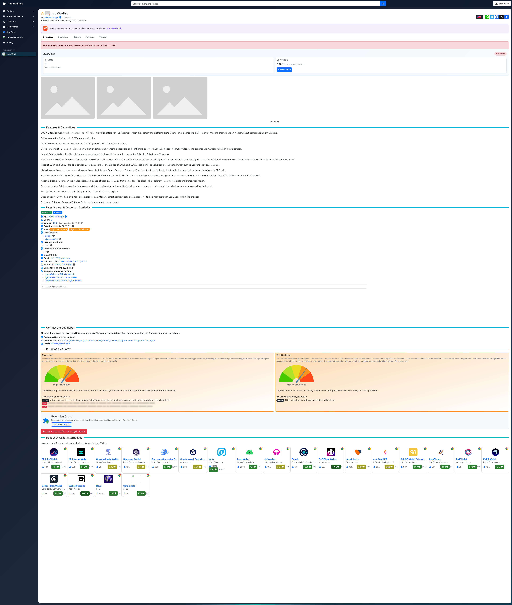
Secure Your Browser (62, 424)
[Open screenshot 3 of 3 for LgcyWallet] (180, 98)
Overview (48, 37)
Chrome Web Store (61, 264)
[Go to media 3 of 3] (277, 121)
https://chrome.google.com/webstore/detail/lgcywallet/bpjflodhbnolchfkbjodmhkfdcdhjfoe (109, 340)
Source (77, 37)
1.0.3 (55, 223)
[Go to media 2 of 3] (274, 121)
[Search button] (383, 3)
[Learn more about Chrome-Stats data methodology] (74, 264)
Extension (69, 17)
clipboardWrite (51, 239)
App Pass (11, 32)
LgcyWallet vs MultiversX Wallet (61, 277)
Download (63, 37)
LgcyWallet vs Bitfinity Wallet (59, 274)
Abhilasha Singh (51, 17)
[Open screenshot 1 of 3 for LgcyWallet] (68, 98)
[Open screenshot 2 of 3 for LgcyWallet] (124, 98)
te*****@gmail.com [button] (60, 258)
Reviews (90, 37)
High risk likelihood (79, 229)
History (10, 50)
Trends (102, 37)
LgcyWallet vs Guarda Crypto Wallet (63, 280)
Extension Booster (15, 37)
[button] (502, 3)
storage (48, 236)
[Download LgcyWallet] (390, 65)
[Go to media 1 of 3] (271, 121)
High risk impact (58, 229)
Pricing (10, 42)
